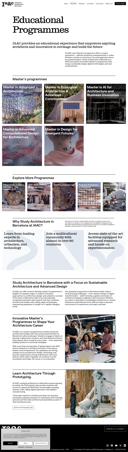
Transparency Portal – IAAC (60, 449)
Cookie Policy (21, 447)
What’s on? (109, 4)
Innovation (90, 4)
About (66, 4)
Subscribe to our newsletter (115, 429)
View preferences (41, 443)
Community (99, 4)
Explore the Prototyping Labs (23, 407)
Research (82, 4)
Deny (25, 443)
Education (73, 4)
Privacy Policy (29, 447)
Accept (10, 443)
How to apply (120, 4)
